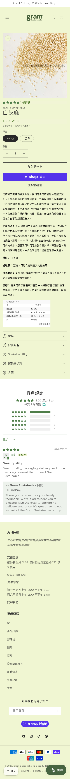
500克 (10, 138)
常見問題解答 (15, 663)
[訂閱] (57, 711)
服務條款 (12, 671)
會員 (9, 688)
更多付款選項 (35, 185)
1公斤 (27, 138)
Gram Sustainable (23, 766)
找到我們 (12, 602)
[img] (11, 449)
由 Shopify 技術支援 (43, 766)
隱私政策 (25, 771)
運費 (26, 126)
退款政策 (12, 680)
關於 (9, 647)
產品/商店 (13, 631)
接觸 (9, 655)
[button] (7, 17)
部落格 (11, 639)
